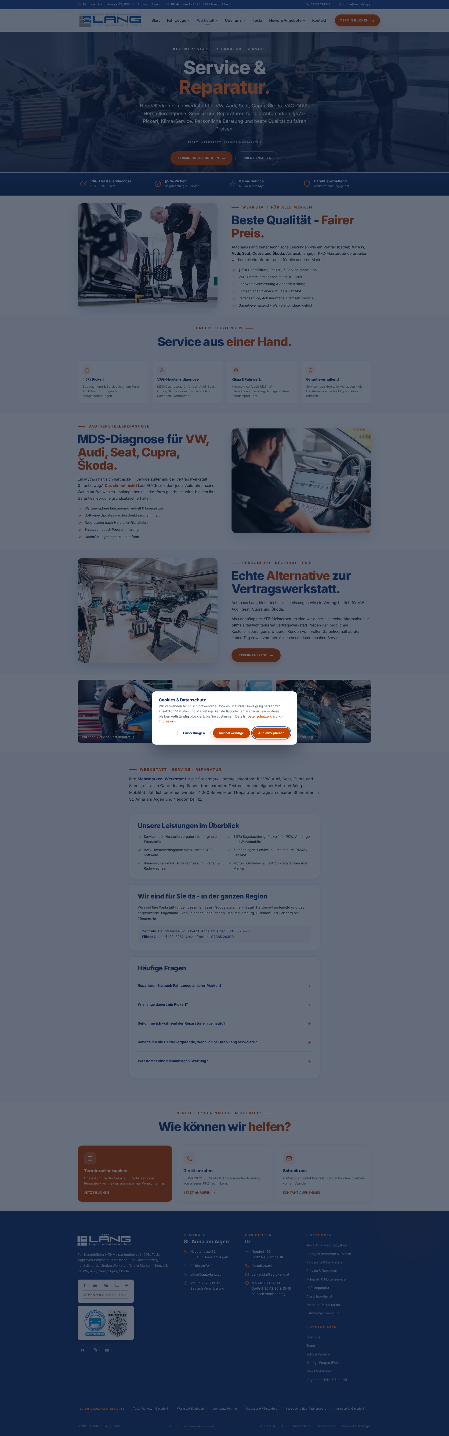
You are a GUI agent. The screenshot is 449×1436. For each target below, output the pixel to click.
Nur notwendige (231, 733)
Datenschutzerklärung (264, 716)
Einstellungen (194, 733)
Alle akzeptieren (271, 733)
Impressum (167, 721)
